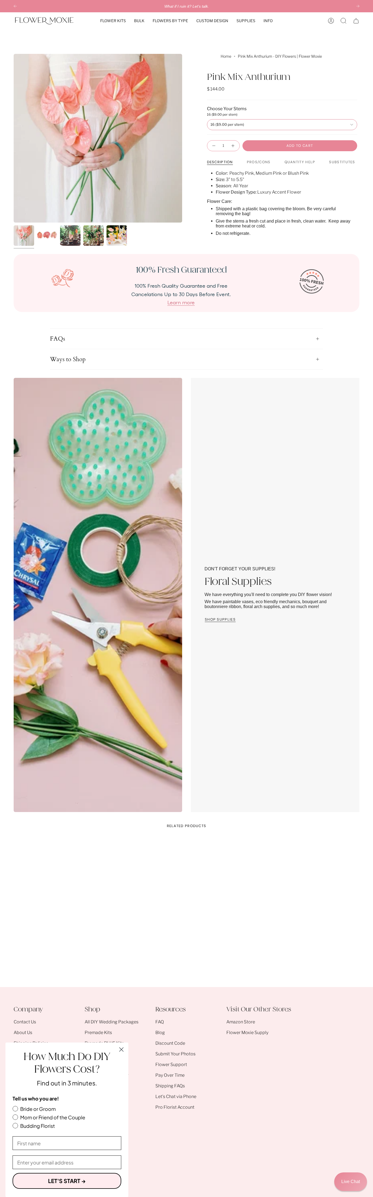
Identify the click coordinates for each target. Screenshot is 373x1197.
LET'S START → (67, 1180)
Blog (160, 1032)
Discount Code (170, 1043)
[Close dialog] (121, 1049)
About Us (23, 1032)
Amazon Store (240, 1021)
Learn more (181, 302)
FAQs (57, 339)
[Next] (357, 6)
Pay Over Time (170, 1075)
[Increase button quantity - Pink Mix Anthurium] (233, 145)
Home (226, 56)
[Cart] (356, 20)
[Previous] (15, 6)
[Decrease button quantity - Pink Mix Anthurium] (213, 145)
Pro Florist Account (174, 1107)
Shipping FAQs (170, 1085)
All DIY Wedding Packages (111, 1021)
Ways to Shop (68, 359)
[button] (113, 20)
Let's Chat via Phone (175, 1096)
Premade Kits (98, 1032)
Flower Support (171, 1064)
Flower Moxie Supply (247, 1032)
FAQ (159, 1021)
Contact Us (25, 1021)
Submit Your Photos (175, 1053)
